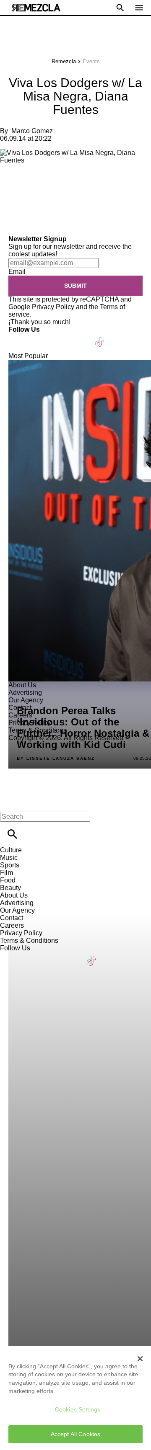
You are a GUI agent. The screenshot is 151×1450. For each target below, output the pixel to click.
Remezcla (64, 61)
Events (91, 61)
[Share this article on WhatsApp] (10, 182)
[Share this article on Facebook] (31, 182)
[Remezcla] (36, 7)
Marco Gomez (32, 130)
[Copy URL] (19, 207)
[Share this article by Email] (71, 182)
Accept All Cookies (76, 1434)
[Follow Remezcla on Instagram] (59, 337)
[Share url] (9, 226)
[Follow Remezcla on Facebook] (18, 337)
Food (8, 880)
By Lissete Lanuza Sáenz (56, 758)
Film (6, 872)
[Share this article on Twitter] (51, 182)
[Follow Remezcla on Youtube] (80, 337)
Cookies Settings (77, 1409)
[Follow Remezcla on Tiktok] (100, 337)
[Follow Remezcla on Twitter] (39, 337)
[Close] (140, 1358)
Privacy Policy (53, 306)
